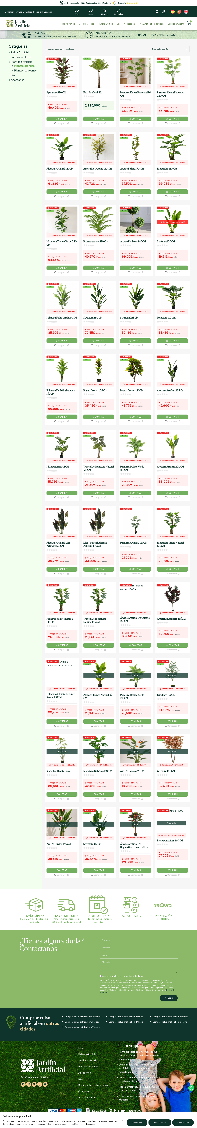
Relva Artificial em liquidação (151, 23)
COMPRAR (99, 721)
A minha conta (86, 1097)
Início (81, 1048)
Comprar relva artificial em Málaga (82, 1021)
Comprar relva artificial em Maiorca (170, 1016)
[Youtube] (45, 1084)
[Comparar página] (68, 123)
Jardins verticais (87, 23)
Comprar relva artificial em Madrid (126, 1016)
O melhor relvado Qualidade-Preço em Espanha (28, 11)
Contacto (83, 1091)
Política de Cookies (87, 1124)
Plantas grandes (24, 65)
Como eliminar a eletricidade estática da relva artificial (140, 1079)
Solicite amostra (176, 23)
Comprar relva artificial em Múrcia (126, 1021)
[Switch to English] (186, 11)
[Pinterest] (34, 1084)
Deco (119, 23)
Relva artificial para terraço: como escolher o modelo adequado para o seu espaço (139, 1055)
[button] (157, 12)
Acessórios (129, 23)
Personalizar (137, 1122)
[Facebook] (23, 1084)
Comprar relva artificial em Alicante (83, 1016)
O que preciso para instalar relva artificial (137, 1097)
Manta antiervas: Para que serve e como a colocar (138, 1088)
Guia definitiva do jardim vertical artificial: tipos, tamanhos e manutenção (137, 1068)
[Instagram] (28, 1084)
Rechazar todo (159, 1122)
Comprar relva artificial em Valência (83, 1027)
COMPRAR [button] (63, 119)
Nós (80, 1078)
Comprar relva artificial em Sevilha (170, 1021)
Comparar (61, 123)
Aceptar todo (183, 1122)
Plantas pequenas (25, 70)
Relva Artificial (69, 23)
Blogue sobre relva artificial (93, 1085)
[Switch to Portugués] (179, 11)
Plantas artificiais (106, 23)
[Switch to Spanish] (172, 11)
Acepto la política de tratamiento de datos (122, 976)
